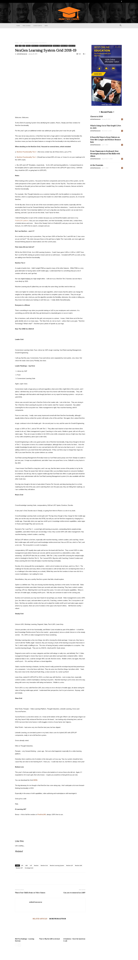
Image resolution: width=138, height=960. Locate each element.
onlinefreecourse (22, 54)
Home (18, 25)
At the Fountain (96, 165)
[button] (120, 26)
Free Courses (26, 25)
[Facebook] (121, 1)
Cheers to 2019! (96, 116)
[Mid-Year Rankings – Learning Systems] (26, 929)
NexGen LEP (56, 45)
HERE (35, 780)
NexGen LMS (64, 45)
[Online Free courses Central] (69, 13)
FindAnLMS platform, (22, 220)
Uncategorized (29, 868)
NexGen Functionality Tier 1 (26, 157)
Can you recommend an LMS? (74, 893)
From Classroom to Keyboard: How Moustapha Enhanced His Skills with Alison (105, 153)
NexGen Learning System (46, 45)
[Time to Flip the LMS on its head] (50, 929)
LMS (20, 45)
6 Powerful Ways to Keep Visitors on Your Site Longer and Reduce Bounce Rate (105, 139)
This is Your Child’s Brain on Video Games (30, 893)
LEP (21, 43)
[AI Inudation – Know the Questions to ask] (74, 929)
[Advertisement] (69, 35)
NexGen (28, 45)
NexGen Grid (35, 45)
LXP (24, 45)
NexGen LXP (72, 45)
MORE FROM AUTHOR (57, 919)
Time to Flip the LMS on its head (49, 939)
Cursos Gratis (37, 25)
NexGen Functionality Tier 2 (27, 152)
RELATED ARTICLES (40, 919)
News (46, 25)
